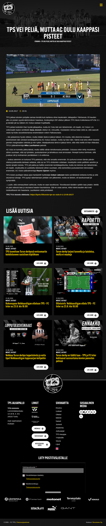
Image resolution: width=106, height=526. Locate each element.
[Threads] (94, 412)
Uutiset (59, 411)
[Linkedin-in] (92, 412)
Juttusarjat (60, 431)
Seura (58, 441)
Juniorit (59, 424)
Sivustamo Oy (97, 522)
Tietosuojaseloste (23, 522)
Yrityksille (60, 438)
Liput (58, 444)
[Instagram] (81, 412)
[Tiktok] (86, 412)
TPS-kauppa (61, 434)
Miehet (58, 418)
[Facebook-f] (89, 412)
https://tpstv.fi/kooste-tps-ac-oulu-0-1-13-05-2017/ (52, 195)
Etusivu (37, 41)
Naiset (58, 421)
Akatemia (60, 428)
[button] (101, 5)
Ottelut (58, 415)
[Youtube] (84, 412)
